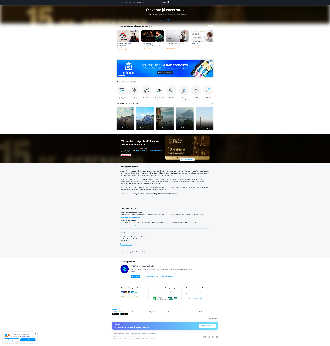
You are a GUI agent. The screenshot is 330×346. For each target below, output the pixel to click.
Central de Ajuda (200, 292)
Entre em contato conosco (127, 341)
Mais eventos (169, 276)
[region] (20, 337)
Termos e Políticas (116, 333)
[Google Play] (124, 314)
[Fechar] (35, 334)
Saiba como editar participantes (129, 225)
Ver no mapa (127, 244)
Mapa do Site (154, 333)
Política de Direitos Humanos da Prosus (140, 333)
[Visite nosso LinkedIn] (205, 337)
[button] (7, 335)
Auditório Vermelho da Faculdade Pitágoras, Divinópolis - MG (142, 151)
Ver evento (165, 19)
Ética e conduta (126, 333)
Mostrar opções (213, 318)
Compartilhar (188, 159)
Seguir (137, 276)
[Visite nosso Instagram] (209, 337)
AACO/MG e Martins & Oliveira (137, 2)
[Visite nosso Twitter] (213, 337)
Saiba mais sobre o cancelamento (130, 217)
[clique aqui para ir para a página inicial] (165, 2)
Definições (11, 340)
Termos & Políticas (25, 336)
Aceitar (28, 340)
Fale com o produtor (152, 276)
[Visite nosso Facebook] (217, 337)
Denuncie (147, 252)
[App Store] (115, 314)
